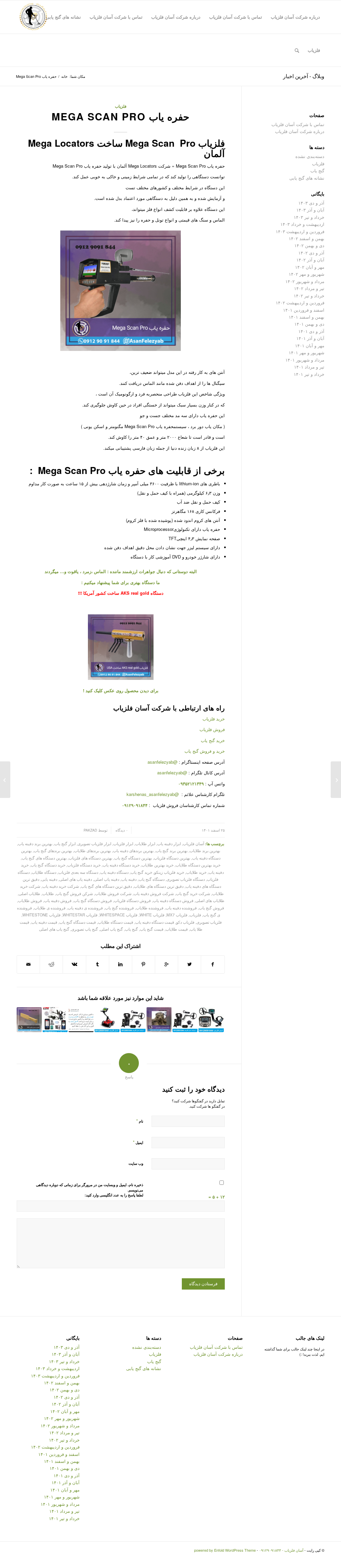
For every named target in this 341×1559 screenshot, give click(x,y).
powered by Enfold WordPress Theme (225, 1550)
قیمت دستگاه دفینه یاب (154, 922)
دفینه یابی (49, 879)
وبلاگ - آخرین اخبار (303, 76)
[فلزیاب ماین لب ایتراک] (210, 1019)
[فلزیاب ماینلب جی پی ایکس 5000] (55, 1019)
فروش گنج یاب (211, 907)
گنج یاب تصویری (84, 929)
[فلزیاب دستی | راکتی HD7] (29, 1019)
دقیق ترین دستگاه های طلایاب (158, 886)
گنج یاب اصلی (111, 929)
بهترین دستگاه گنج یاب (133, 857)
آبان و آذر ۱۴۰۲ (310, 259)
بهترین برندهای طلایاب (92, 850)
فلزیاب (121, 106)
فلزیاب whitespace (119, 914)
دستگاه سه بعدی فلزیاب (78, 872)
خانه (64, 76)
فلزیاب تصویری (209, 922)
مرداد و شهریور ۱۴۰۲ (304, 281)
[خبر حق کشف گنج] (81, 1019)
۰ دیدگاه (121, 830)
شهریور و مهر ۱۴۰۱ (306, 352)
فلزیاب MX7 (177, 914)
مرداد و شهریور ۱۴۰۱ (304, 360)
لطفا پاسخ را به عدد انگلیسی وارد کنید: (114, 1194)
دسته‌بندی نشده (309, 156)
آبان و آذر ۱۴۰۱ (310, 338)
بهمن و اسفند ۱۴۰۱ (306, 317)
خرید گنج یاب (213, 740)
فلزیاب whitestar (80, 914)
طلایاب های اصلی (209, 900)
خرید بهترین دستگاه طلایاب (197, 864)
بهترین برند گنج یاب (171, 850)
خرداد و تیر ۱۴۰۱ (309, 374)
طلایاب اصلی (29, 893)
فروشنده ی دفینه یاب (85, 907)
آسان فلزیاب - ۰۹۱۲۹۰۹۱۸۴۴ (281, 1550)
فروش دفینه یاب (58, 900)
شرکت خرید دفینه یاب (60, 886)
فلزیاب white (152, 914)
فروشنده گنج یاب (119, 907)
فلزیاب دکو (185, 922)
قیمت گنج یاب (152, 929)
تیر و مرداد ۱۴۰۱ (309, 367)
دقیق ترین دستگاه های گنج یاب (106, 886)
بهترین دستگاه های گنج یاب (44, 857)
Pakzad (90, 830)
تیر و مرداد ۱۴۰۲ (309, 288)
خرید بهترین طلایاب (157, 864)
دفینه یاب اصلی (106, 879)
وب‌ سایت (136, 1163)
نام (139, 1121)
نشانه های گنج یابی (306, 178)
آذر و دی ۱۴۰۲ (311, 252)
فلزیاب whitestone (41, 914)
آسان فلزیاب (193, 843)
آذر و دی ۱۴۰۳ (311, 203)
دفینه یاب (129, 879)
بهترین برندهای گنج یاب (53, 850)
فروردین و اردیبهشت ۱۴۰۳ (300, 231)
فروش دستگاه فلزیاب (132, 900)
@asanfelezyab (162, 762)
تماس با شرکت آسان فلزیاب (297, 124)
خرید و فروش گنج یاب (204, 751)
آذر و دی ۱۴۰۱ (311, 331)
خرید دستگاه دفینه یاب (121, 864)
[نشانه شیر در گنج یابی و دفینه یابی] (159, 1019)
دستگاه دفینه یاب (114, 872)
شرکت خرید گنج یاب (193, 893)
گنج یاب (131, 929)
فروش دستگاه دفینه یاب (173, 900)
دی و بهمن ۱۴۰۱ (309, 324)
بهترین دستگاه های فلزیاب (90, 857)
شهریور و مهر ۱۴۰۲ (306, 274)
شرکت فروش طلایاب (113, 893)
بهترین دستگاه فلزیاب (172, 857)
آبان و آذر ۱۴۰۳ (310, 210)
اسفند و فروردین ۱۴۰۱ (303, 310)
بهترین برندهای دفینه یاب (133, 850)
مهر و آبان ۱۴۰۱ (309, 345)
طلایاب (48, 893)
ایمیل (138, 1142)
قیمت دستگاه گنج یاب (77, 922)
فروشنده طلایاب (150, 907)
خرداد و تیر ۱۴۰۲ (309, 295)
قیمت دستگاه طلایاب (115, 922)
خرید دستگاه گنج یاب (48, 864)
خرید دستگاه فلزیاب (84, 864)
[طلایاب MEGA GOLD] (336, 779)
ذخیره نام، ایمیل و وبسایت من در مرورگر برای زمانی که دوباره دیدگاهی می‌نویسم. (89, 1187)
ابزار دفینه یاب (169, 843)
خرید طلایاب (196, 872)
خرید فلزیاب (213, 718)
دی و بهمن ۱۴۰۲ (309, 245)
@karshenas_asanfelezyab (153, 794)
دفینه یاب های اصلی (75, 879)
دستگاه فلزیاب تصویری (186, 879)
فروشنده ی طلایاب (50, 907)
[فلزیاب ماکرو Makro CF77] (184, 1019)
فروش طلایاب (30, 900)
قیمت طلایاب (177, 929)
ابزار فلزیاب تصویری (94, 843)
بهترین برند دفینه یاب (35, 843)
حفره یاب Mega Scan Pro (120, 116)
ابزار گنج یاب (65, 843)
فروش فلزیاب (212, 729)
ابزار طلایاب (145, 843)
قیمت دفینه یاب (44, 922)
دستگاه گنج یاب (152, 879)
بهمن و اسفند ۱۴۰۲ (306, 238)
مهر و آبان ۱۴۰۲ (309, 267)
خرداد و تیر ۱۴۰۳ (309, 217)
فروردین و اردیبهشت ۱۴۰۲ (300, 302)
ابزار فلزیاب (123, 843)
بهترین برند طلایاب (204, 850)
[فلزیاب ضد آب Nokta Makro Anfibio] (133, 1019)
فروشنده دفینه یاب (181, 907)
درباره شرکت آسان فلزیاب (299, 131)
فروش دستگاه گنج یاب (93, 900)
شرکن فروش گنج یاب (74, 893)
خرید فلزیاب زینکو (169, 872)
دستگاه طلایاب (44, 872)
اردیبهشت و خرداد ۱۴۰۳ (302, 224)
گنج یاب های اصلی (54, 929)
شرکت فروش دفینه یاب (154, 893)
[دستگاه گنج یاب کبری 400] (107, 1019)
